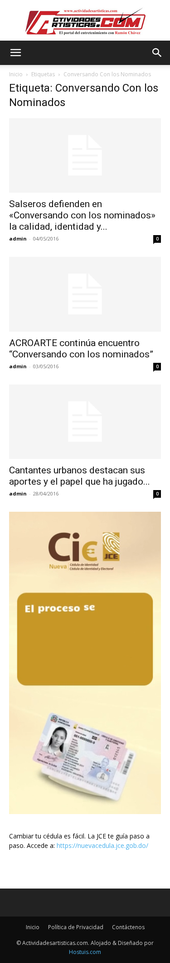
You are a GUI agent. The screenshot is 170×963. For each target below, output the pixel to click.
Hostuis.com (85, 952)
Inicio (16, 74)
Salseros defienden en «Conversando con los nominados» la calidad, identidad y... (82, 215)
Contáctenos (128, 927)
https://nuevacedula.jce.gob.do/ (102, 845)
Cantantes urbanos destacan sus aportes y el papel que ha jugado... (79, 476)
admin (18, 238)
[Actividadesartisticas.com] (85, 21)
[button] (15, 53)
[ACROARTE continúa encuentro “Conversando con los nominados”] (85, 294)
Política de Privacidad (75, 927)
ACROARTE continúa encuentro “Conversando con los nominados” (81, 349)
